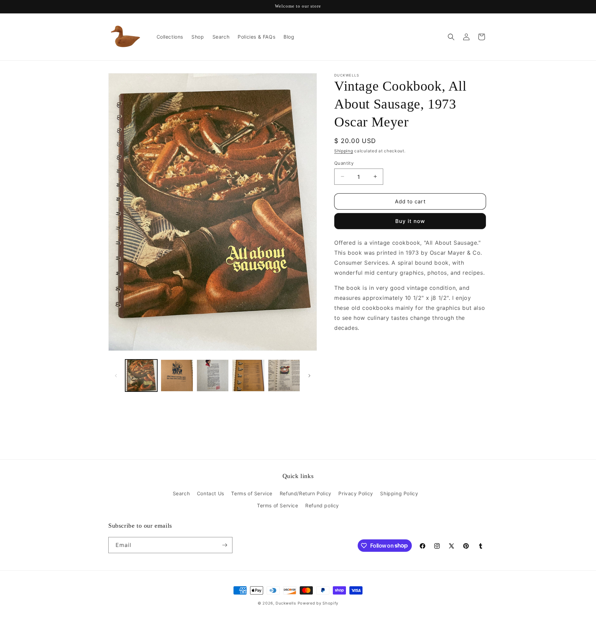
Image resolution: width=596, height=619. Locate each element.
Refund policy (322, 505)
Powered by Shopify (318, 603)
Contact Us (210, 493)
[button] (451, 36)
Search (181, 493)
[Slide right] (309, 375)
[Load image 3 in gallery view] (213, 375)
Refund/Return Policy (305, 493)
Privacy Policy (355, 493)
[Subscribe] (224, 545)
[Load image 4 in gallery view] (248, 375)
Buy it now (410, 221)
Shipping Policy (399, 493)
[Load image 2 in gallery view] (177, 375)
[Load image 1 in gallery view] (141, 375)
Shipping (343, 150)
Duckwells (286, 603)
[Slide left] (115, 375)
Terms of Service (251, 493)
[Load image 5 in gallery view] (284, 375)
